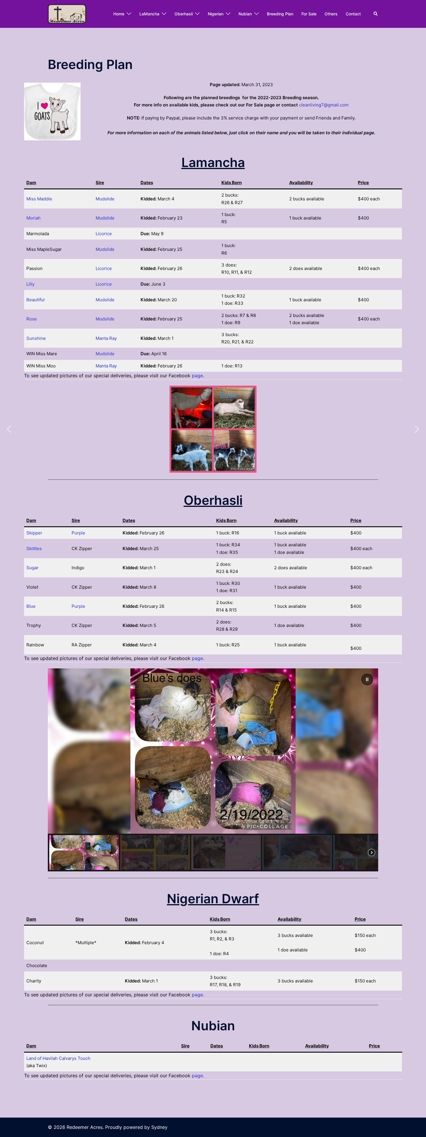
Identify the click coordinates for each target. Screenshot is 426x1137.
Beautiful (35, 299)
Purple (78, 533)
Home (118, 13)
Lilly (30, 284)
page (197, 375)
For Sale (308, 13)
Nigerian (215, 13)
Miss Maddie (39, 199)
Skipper (34, 533)
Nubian (245, 13)
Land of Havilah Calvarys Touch (58, 1058)
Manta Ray (106, 338)
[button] (376, 14)
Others (331, 13)
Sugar (32, 567)
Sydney (159, 1127)
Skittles (34, 548)
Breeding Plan (280, 13)
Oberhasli (183, 13)
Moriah (33, 218)
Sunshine (36, 338)
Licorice (104, 233)
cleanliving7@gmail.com (324, 105)
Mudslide (105, 199)
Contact (353, 13)
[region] (213, 769)
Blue (31, 606)
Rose (31, 319)
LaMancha (149, 13)
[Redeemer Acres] (67, 13)
